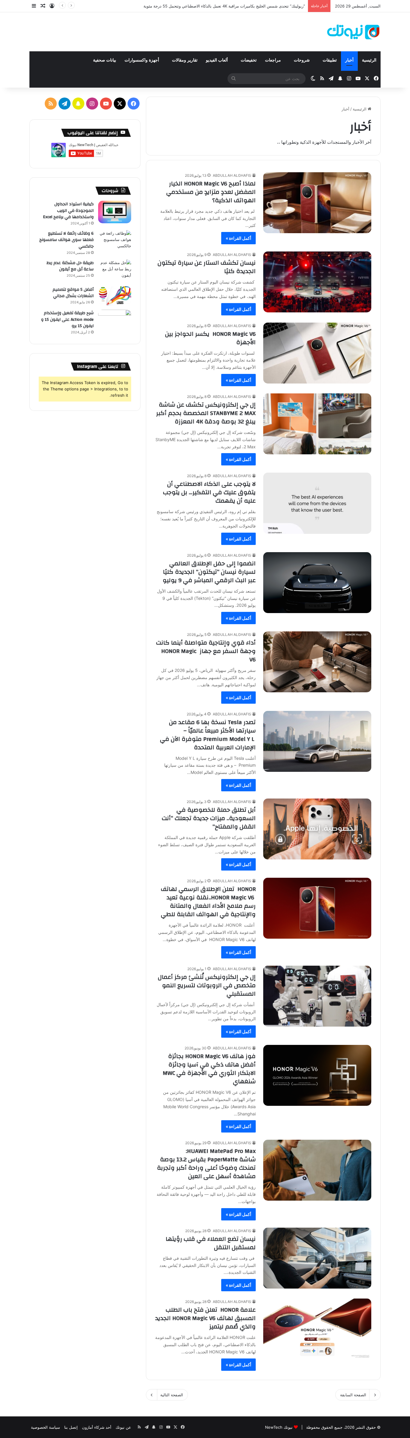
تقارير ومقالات (184, 60)
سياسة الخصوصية (45, 1427)
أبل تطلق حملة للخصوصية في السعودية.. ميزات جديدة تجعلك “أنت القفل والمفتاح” (209, 818)
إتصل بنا (71, 1427)
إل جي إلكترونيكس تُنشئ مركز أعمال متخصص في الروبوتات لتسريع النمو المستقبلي (207, 985)
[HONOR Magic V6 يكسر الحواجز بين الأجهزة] (317, 353)
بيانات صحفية (104, 60)
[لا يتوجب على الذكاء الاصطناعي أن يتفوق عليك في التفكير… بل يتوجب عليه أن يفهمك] (317, 503)
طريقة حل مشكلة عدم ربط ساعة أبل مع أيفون (70, 266)
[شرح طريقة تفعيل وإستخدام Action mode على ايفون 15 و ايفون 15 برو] (114, 321)
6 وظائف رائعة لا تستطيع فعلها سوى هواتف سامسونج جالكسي (66, 240)
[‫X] (120, 104)
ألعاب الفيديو (217, 60)
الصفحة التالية (171, 1394)
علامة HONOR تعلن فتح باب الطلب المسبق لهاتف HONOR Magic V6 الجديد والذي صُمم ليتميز (205, 1318)
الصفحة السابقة (353, 1394)
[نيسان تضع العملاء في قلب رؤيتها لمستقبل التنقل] (317, 1258)
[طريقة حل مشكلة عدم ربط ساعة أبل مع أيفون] (114, 271)
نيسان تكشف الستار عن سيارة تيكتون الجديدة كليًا (207, 267)
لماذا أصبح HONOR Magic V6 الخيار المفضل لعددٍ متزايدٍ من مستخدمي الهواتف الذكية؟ (211, 192)
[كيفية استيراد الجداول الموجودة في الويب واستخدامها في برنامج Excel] (114, 212)
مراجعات (273, 60)
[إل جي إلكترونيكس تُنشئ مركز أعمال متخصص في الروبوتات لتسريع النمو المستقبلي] (317, 996)
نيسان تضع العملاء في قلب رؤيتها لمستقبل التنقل (211, 1243)
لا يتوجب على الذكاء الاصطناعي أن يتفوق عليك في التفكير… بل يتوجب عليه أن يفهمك (209, 492)
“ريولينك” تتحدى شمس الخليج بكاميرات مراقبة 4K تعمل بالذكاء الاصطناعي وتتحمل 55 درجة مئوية (224, 6)
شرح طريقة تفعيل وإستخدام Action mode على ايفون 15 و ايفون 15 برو (67, 319)
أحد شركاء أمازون (96, 1427)
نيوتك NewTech (279, 1427)
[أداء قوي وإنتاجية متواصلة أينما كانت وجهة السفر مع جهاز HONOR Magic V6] (317, 661)
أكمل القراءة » (238, 238)
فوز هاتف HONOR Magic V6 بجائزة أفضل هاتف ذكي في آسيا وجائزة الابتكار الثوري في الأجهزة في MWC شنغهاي (209, 1069)
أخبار (349, 60)
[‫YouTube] (106, 104)
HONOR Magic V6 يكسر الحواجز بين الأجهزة (210, 338)
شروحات (302, 60)
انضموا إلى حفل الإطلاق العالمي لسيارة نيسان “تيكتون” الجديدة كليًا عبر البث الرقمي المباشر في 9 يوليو (209, 572)
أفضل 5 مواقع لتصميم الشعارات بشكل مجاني (73, 293)
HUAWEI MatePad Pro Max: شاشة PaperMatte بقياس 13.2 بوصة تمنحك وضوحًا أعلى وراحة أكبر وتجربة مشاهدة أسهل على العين (206, 1163)
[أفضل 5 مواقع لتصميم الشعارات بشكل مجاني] (114, 296)
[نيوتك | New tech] (353, 31)
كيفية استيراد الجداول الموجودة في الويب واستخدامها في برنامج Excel (68, 210)
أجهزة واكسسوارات (142, 60)
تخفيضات (249, 60)
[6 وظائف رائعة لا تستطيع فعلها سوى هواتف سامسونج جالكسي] (114, 241)
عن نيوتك (123, 1427)
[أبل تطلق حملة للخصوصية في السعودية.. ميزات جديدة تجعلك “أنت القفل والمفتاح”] (317, 829)
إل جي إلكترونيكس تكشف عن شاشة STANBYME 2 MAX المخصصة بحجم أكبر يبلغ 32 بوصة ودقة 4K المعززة (206, 413)
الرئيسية (369, 60)
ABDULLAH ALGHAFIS (232, 175)
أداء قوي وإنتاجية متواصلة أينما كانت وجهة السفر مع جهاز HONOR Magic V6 (206, 651)
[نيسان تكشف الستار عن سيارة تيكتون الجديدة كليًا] (317, 281)
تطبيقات (330, 60)
